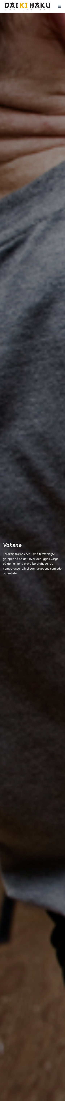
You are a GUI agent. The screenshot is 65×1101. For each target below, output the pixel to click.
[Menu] (59, 6)
